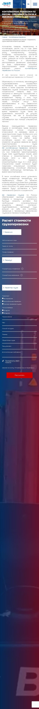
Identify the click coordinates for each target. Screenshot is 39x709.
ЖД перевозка (8, 298)
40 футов (6, 313)
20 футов (6, 310)
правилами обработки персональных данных (16, 369)
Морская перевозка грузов (12, 304)
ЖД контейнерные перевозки (15, 148)
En (28, 4)
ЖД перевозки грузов (13, 195)
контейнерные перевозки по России (19, 69)
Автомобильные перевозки (12, 301)
